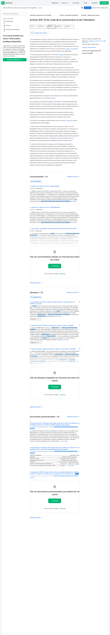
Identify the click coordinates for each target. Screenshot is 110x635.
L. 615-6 (61, 54)
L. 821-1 (53, 98)
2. (52, 325)
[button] (76, 3)
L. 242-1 (67, 48)
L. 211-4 (68, 120)
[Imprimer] (82, 7)
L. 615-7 (70, 140)
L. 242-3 (73, 48)
